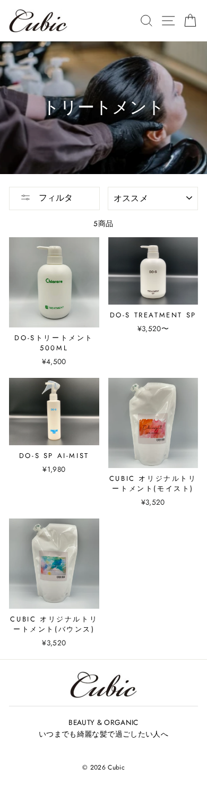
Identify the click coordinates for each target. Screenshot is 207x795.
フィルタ (54, 198)
